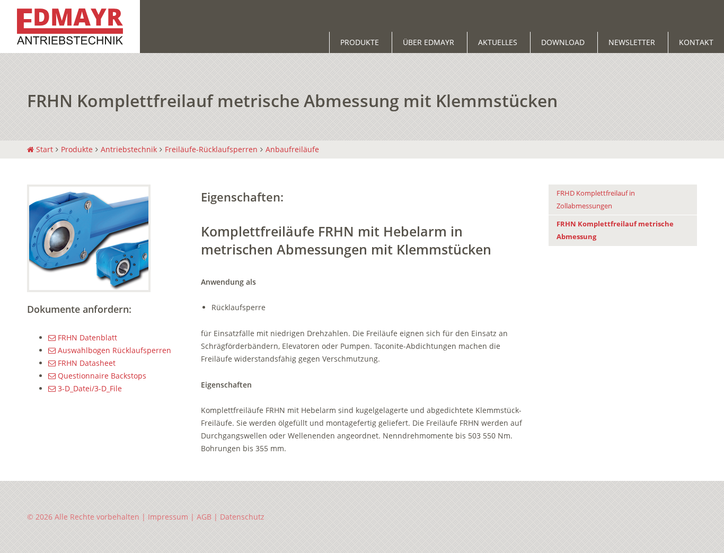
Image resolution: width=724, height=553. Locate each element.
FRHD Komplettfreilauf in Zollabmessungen (596, 199)
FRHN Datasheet (86, 363)
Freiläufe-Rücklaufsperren (211, 149)
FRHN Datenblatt (86, 337)
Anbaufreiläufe (292, 149)
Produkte (359, 42)
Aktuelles (497, 42)
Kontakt (696, 42)
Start (43, 149)
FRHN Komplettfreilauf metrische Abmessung (615, 230)
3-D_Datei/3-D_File (89, 388)
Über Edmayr (428, 42)
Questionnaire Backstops (101, 376)
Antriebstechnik (129, 149)
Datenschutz (242, 517)
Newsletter (631, 42)
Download (563, 42)
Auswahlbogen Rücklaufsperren (113, 350)
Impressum (168, 517)
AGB (204, 517)
